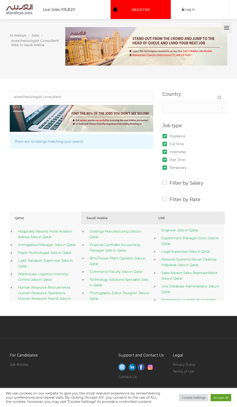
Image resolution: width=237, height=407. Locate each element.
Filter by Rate (184, 199)
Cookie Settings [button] (194, 397)
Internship (177, 152)
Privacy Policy (184, 365)
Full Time (176, 144)
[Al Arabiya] (19, 12)
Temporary (178, 168)
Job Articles (19, 365)
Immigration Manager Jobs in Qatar (47, 245)
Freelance (177, 136)
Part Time (177, 160)
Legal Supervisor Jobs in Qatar (185, 251)
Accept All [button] (220, 397)
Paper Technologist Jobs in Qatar (44, 253)
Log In (189, 9)
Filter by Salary (186, 183)
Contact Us (127, 377)
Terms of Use (183, 371)
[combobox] (194, 107)
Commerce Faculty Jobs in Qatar (116, 272)
